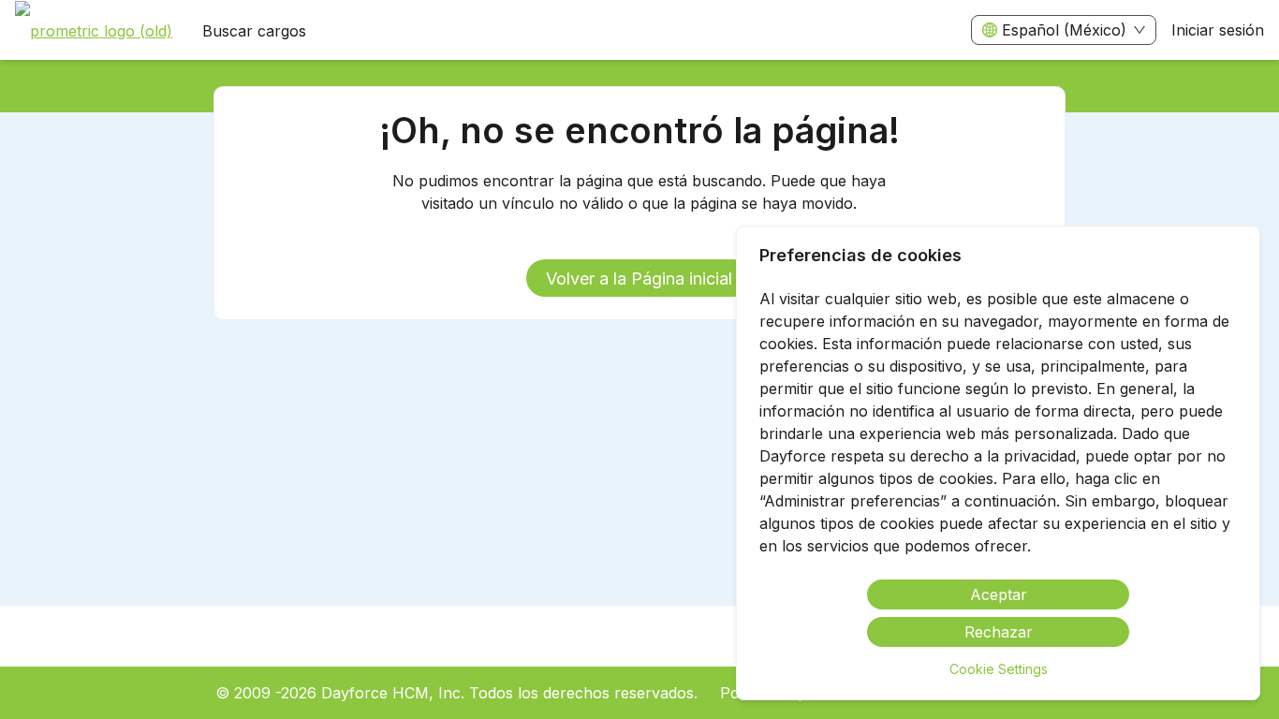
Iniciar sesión (1217, 30)
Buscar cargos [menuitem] (254, 31)
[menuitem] (93, 31)
